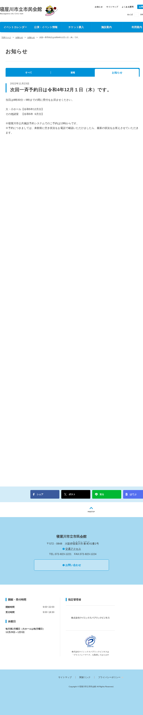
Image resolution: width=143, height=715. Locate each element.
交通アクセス (73, 548)
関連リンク (84, 677)
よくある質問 (128, 7)
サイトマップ (112, 7)
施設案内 (106, 27)
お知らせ (99, 7)
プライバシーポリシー (109, 677)
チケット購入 (76, 27)
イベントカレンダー (15, 27)
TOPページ (6, 37)
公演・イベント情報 (46, 27)
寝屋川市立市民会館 (29, 11)
